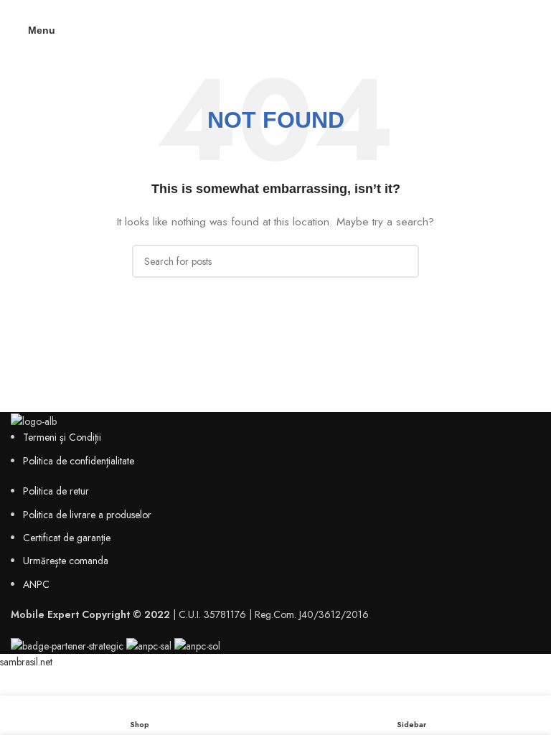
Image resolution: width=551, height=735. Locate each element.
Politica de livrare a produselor (87, 514)
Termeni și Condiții (62, 437)
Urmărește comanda (65, 560)
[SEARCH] (402, 261)
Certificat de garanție (66, 537)
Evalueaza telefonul (275, 9)
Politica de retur (56, 491)
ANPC (36, 584)
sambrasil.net (26, 662)
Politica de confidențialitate (78, 461)
